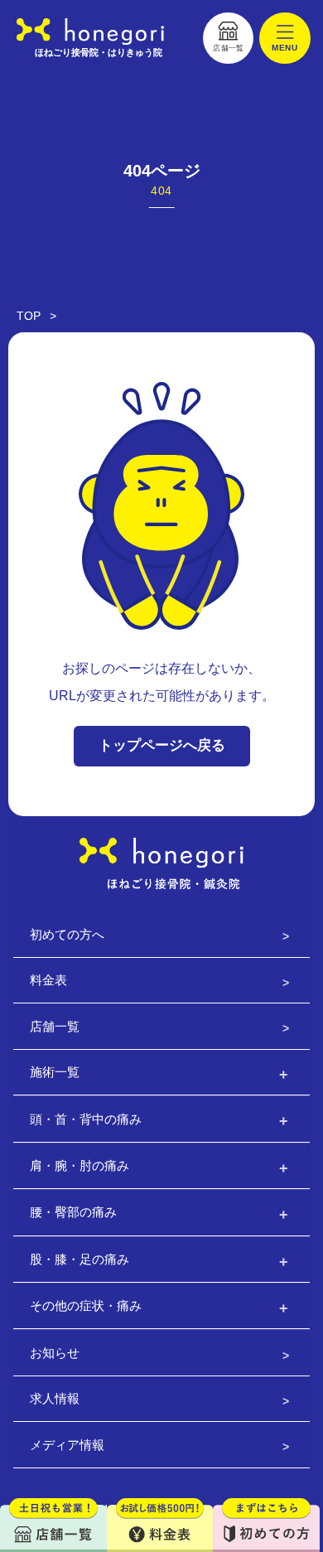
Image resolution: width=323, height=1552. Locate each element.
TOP (29, 315)
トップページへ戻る (162, 745)
